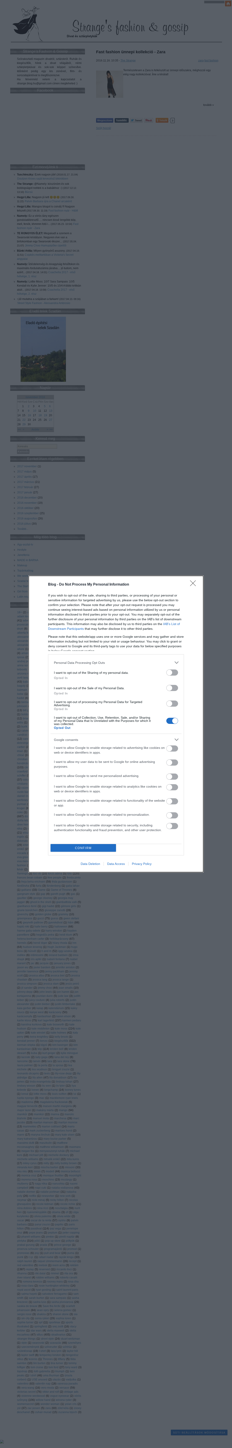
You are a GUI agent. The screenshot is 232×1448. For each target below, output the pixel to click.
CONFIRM (83, 848)
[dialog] (116, 724)
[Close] (194, 584)
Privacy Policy (142, 864)
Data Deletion (90, 864)
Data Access (116, 864)
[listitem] (116, 662)
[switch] (172, 672)
